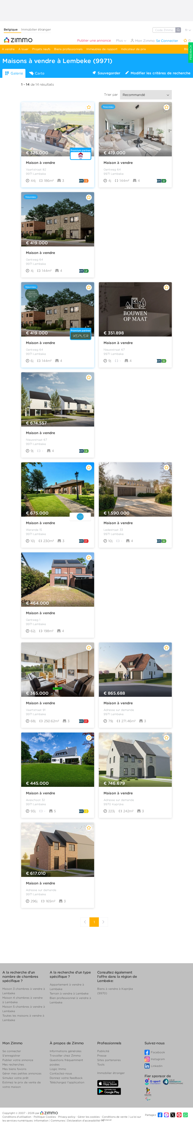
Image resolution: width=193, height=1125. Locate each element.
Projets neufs (41, 49)
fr (187, 30)
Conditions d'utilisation (17, 1116)
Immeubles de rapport (101, 49)
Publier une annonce (94, 40)
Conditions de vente (115, 1116)
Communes (58, 1120)
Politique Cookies (45, 1116)
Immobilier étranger (36, 29)
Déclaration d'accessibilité (83, 1120)
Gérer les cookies (89, 1116)
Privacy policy (67, 1116)
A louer (23, 49)
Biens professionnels (68, 49)
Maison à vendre (40, 163)
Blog (187, 49)
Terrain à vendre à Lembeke (69, 993)
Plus (120, 40)
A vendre (8, 49)
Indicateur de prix (133, 49)
